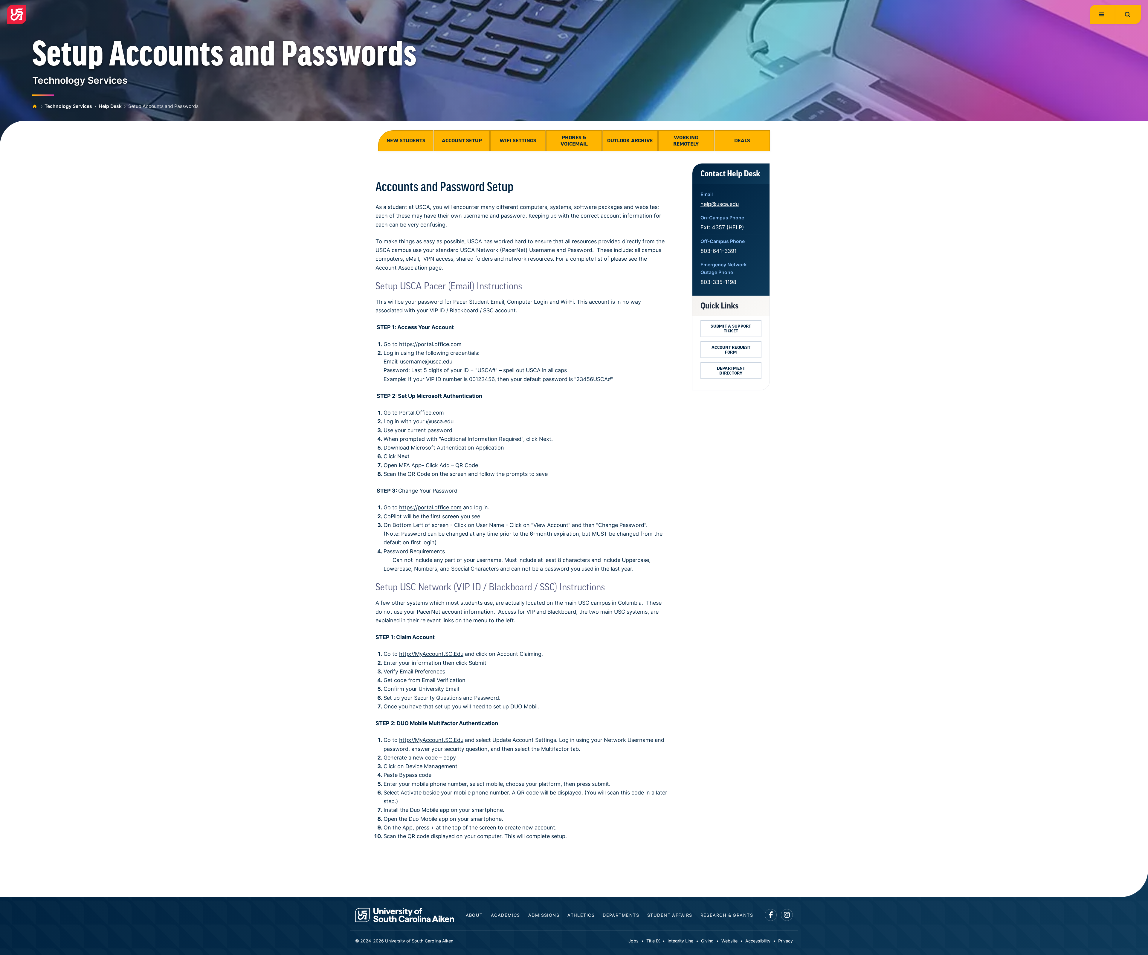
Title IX (653, 940)
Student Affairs (669, 915)
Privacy (785, 940)
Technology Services (68, 106)
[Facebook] (771, 915)
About (474, 915)
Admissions (543, 915)
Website (729, 940)
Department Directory (731, 370)
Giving (707, 940)
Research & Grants (726, 915)
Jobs (633, 940)
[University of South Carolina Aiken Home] (16, 14)
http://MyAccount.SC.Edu (431, 654)
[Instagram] (787, 915)
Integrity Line (680, 940)
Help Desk (110, 106)
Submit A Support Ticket (731, 328)
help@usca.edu (719, 204)
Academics (505, 915)
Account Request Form (731, 350)
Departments (621, 915)
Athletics (581, 915)
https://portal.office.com (430, 344)
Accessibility (757, 940)
